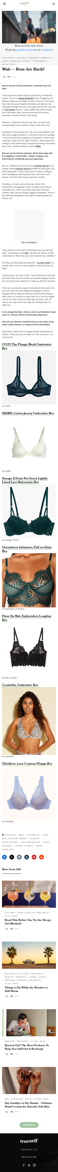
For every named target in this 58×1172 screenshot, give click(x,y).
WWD (38, 146)
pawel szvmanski (27, 50)
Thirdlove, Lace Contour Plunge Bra (27, 764)
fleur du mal (10, 842)
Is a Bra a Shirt (43, 262)
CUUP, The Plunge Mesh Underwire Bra (27, 346)
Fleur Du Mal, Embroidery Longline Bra (26, 618)
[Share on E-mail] (19, 857)
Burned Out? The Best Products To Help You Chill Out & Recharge (27, 1047)
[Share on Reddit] (41, 857)
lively (46, 842)
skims (39, 846)
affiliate (10, 835)
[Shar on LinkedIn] (26, 857)
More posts (29, 1125)
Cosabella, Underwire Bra (20, 685)
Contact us (29, 1149)
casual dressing (26, 98)
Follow (29, 1165)
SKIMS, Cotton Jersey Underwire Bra (28, 413)
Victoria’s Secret (42, 165)
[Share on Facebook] (4, 857)
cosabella (33, 835)
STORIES (22, 980)
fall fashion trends (14, 838)
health (30, 913)
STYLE (26, 61)
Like (23, 1165)
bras (22, 835)
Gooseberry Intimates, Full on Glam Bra (27, 549)
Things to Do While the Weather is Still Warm (26, 989)
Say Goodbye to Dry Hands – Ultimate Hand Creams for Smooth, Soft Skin (28, 1105)
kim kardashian (30, 842)
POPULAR (16, 61)
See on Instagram (29, 242)
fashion (35, 838)
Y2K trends (9, 109)
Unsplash (47, 50)
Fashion (33, 58)
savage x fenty (24, 846)
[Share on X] (11, 857)
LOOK (5, 61)
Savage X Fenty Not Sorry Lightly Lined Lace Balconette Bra (25, 480)
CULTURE (21, 58)
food (20, 913)
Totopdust (39, 61)
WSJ (26, 253)
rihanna (7, 846)
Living (32, 977)
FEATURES (36, 974)
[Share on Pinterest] (34, 857)
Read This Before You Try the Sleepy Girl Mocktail (28, 922)
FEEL (7, 1099)
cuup (46, 835)
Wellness (43, 913)
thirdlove (8, 849)
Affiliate (7, 58)
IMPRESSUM (29, 1157)
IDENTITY (46, 58)
